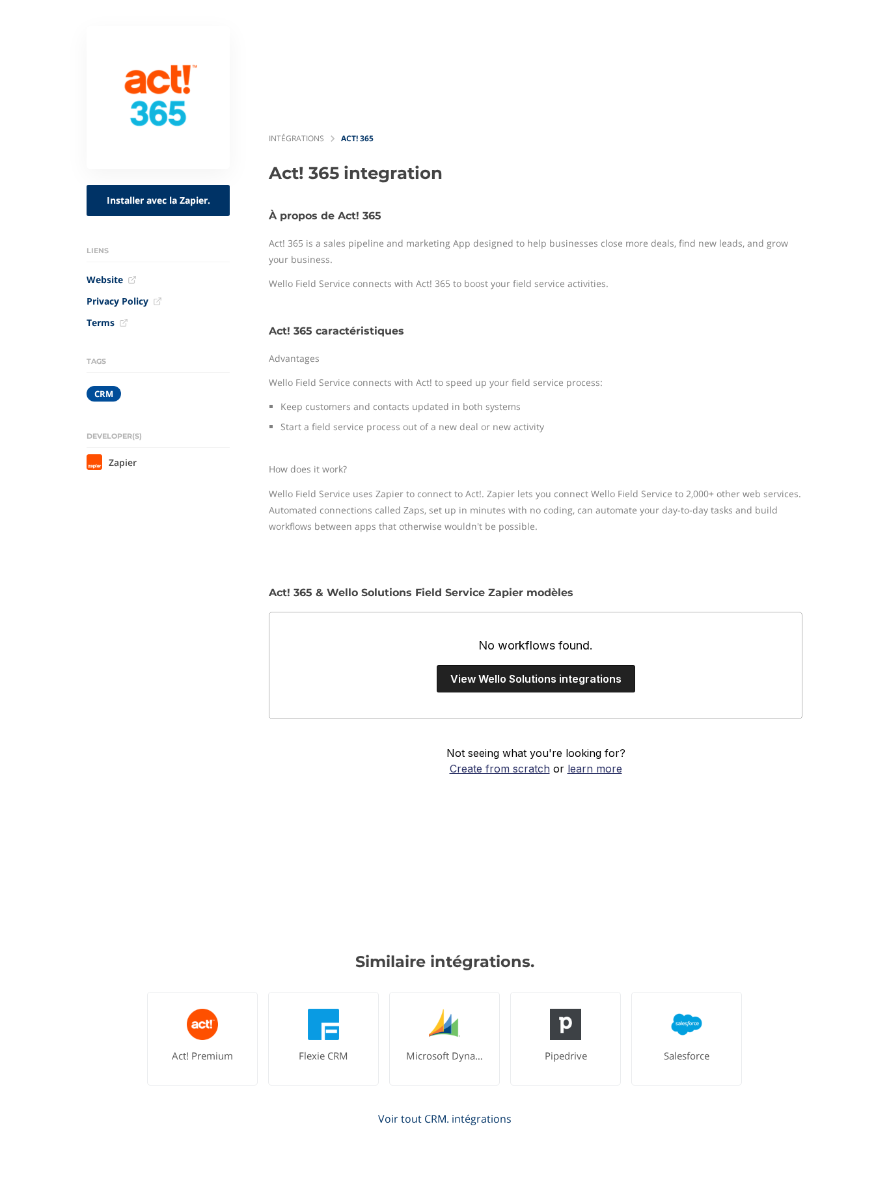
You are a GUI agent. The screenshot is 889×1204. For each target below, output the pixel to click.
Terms (101, 322)
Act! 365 (357, 138)
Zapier (123, 462)
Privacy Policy (117, 301)
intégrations (296, 138)
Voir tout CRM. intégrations (445, 1119)
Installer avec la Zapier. (158, 200)
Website (105, 279)
